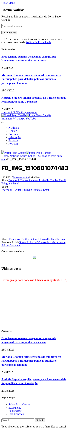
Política (13, 134)
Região (12, 130)
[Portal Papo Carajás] (26, 115)
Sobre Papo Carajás (19, 404)
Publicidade (15, 410)
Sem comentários (21, 177)
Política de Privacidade (38, 42)
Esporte (13, 140)
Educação (14, 137)
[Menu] (2, 122)
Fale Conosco (16, 413)
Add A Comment (11, 245)
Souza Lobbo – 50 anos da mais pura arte (42, 242)
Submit (40, 420)
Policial (13, 143)
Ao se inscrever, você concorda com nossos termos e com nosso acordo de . (32, 41)
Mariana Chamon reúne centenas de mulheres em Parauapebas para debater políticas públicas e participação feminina (31, 79)
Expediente (14, 407)
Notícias (13, 127)
